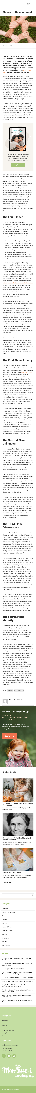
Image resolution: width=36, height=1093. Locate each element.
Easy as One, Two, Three (12, 872)
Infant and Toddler (7, 927)
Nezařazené (5, 938)
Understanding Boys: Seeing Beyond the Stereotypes (17, 981)
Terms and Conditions (8, 1030)
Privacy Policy (5, 1033)
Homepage (5, 1020)
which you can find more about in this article (18, 283)
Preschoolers (6, 945)
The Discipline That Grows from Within (13, 968)
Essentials (10, 690)
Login (3, 1035)
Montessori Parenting (10, 4)
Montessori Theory (19, 690)
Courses (4, 1023)
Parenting (4, 941)
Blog (3, 1028)
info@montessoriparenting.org (10, 1045)
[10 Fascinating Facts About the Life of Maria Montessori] (18, 824)
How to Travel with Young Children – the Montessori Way (17, 1001)
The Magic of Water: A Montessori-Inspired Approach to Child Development (17, 990)
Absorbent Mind (26, 372)
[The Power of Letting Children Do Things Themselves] (18, 790)
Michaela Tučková (10, 46)
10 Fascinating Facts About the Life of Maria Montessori (17, 839)
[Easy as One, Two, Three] (18, 859)
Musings (4, 934)
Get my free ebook (18, 165)
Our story (4, 1025)
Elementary (5, 916)
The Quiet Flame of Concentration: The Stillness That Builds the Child (17, 964)
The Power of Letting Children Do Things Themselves (18, 804)
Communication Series (8, 912)
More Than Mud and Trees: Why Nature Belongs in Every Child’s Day (16, 995)
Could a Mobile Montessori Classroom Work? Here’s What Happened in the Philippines (17, 973)
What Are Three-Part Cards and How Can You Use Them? (16, 959)
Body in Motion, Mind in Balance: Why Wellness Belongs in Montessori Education (15, 985)
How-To (4, 923)
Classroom (5, 908)
